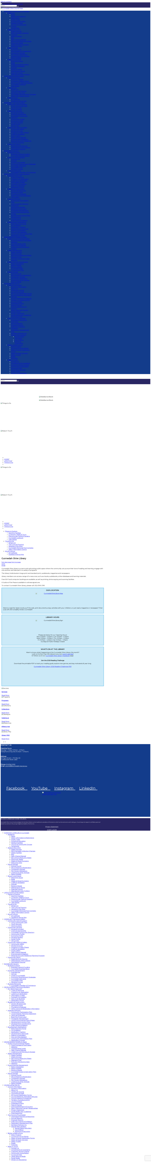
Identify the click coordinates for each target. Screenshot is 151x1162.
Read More (5, 695)
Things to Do (8, 462)
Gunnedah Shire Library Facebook (58, 656)
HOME (6, 459)
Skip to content (6, 1)
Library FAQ (6, 735)
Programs (5, 700)
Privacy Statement (51, 827)
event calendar (68, 654)
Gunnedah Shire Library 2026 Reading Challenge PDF (53, 666)
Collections (5, 709)
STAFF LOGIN (52, 830)
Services (4, 692)
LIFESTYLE (8, 461)
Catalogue (5, 718)
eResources (6, 726)
